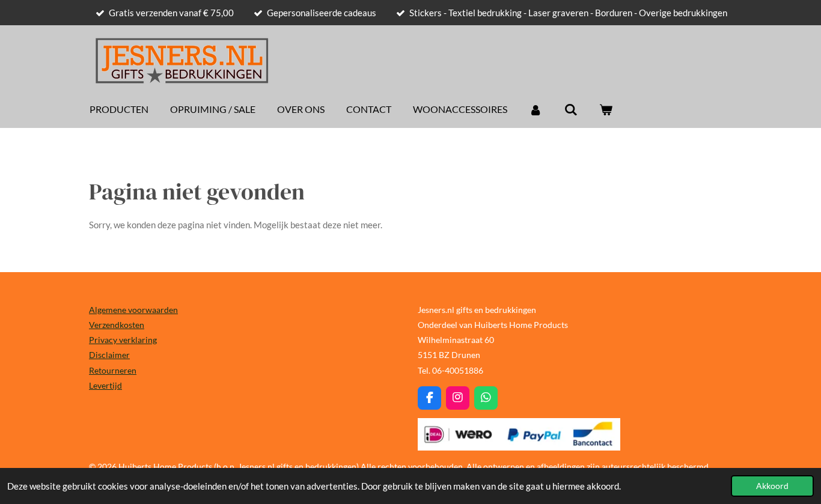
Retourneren (112, 370)
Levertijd (105, 385)
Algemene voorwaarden (133, 310)
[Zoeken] (570, 109)
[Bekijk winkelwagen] (605, 109)
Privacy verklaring (123, 340)
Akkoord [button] (772, 486)
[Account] (535, 109)
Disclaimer (109, 355)
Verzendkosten (116, 325)
